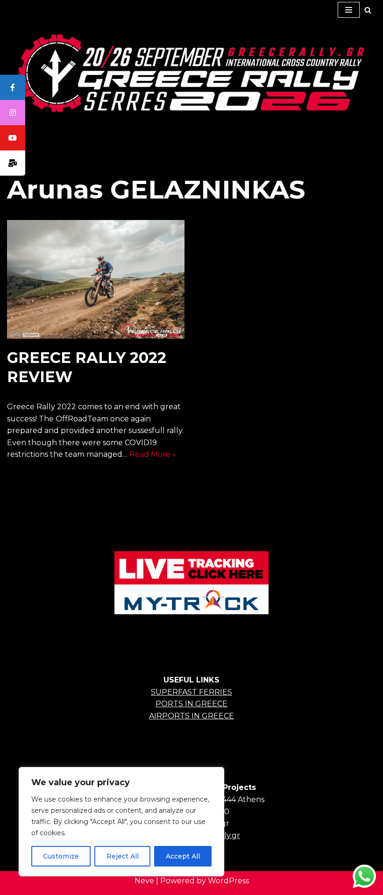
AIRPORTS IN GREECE (191, 715)
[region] (121, 821)
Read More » (152, 454)
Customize (61, 856)
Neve (144, 880)
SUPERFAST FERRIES (191, 692)
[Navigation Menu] (349, 10)
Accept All (183, 856)
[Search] (367, 10)
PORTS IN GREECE (191, 703)
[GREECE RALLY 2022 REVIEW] (95, 279)
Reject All (122, 856)
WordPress (228, 880)
